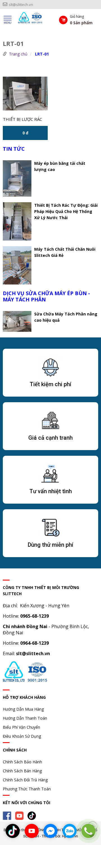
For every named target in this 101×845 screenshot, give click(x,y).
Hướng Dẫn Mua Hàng (23, 709)
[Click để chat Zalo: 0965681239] (70, 831)
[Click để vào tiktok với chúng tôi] (13, 831)
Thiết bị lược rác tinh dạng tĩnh (22, 119)
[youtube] (20, 815)
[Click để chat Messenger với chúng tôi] (50, 831)
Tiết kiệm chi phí (50, 384)
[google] (33, 815)
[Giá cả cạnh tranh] (50, 421)
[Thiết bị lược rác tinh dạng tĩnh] (25, 93)
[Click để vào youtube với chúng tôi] (32, 831)
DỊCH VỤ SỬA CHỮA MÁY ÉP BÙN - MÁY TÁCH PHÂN (46, 296)
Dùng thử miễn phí (50, 544)
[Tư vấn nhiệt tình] (50, 475)
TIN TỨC (14, 148)
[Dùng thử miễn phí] (50, 528)
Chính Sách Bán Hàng (22, 770)
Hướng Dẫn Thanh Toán (25, 718)
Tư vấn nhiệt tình (50, 491)
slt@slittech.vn (21, 4)
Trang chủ (18, 54)
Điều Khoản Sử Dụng (22, 736)
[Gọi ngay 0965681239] (88, 831)
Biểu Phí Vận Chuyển (21, 727)
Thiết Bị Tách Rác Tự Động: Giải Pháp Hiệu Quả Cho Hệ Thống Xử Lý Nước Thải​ (66, 211)
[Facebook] (8, 815)
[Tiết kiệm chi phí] (50, 368)
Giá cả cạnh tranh (50, 437)
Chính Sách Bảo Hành (22, 761)
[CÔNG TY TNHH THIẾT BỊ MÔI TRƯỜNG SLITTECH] (33, 19)
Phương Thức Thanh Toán (27, 788)
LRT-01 (42, 54)
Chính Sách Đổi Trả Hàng (25, 779)
